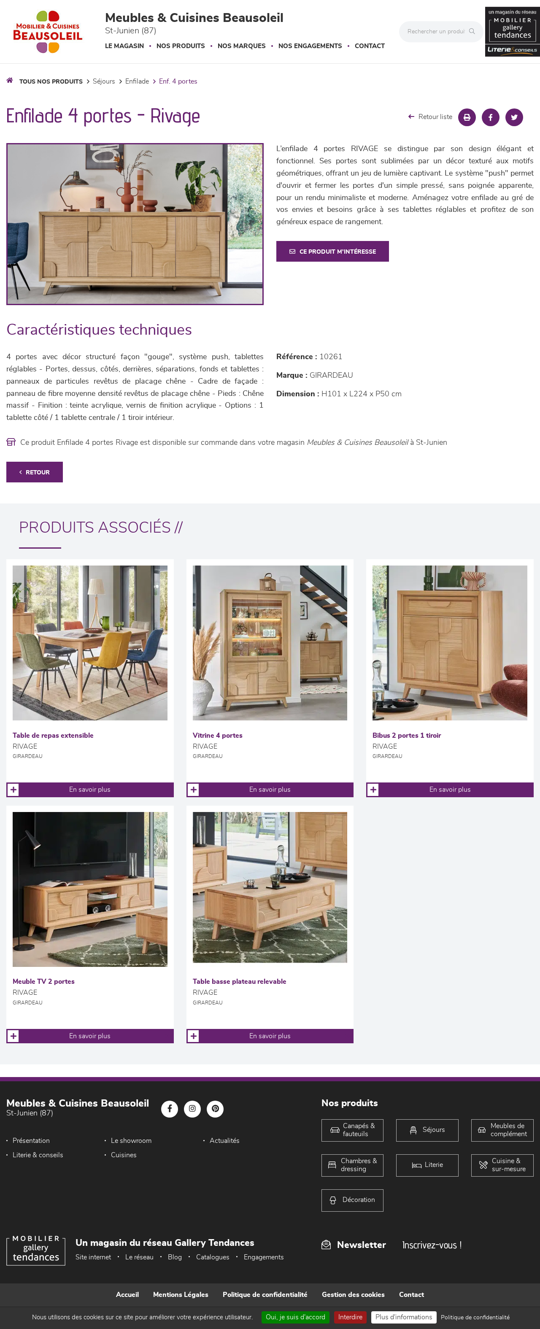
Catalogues (213, 1257)
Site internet (93, 1257)
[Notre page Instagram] (192, 1109)
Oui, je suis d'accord (295, 1317)
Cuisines (124, 1155)
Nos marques (242, 46)
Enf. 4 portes (178, 81)
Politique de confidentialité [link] (475, 1318)
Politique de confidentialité (265, 1294)
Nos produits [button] (181, 46)
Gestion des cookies (353, 1294)
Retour (38, 473)
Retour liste (435, 117)
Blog (175, 1257)
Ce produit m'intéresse (338, 252)
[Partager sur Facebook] (491, 117)
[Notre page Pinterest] (215, 1109)
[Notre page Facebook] (169, 1109)
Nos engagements (310, 46)
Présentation (31, 1140)
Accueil (127, 1294)
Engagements (264, 1257)
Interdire (350, 1317)
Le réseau (139, 1257)
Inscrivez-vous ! (432, 1245)
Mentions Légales (180, 1294)
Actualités (225, 1140)
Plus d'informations (403, 1317)
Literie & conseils (38, 1155)
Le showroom (131, 1140)
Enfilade (137, 81)
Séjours (104, 81)
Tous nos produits (51, 82)
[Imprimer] (467, 117)
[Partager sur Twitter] (514, 117)
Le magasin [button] (124, 46)
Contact (370, 46)
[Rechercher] (474, 31)
